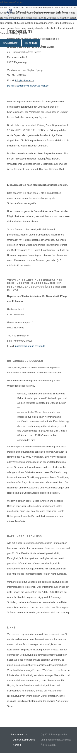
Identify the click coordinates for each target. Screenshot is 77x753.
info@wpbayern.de (24, 80)
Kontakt (17, 745)
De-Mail (11, 85)
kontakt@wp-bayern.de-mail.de (32, 85)
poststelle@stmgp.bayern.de (30, 346)
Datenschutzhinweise (24, 739)
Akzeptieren (10, 42)
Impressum (17, 734)
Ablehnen (31, 42)
